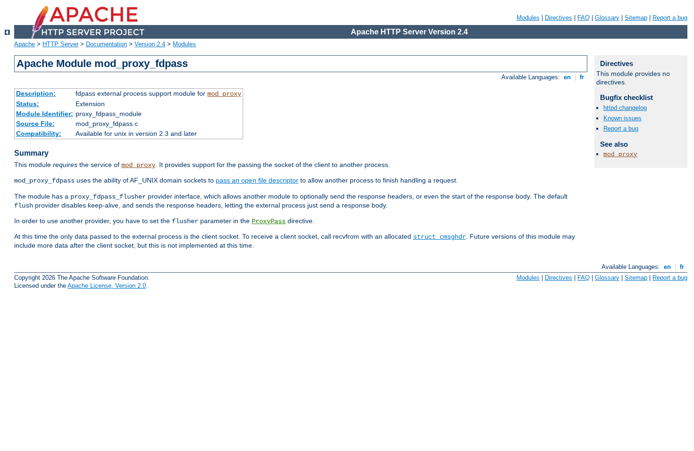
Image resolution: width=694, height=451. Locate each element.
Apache (24, 44)
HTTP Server (60, 44)
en (567, 77)
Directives (558, 17)
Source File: (35, 123)
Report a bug (669, 17)
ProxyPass (269, 221)
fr (582, 77)
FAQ (583, 17)
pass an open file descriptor (257, 180)
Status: (27, 104)
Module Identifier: (44, 113)
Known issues (622, 118)
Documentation (106, 44)
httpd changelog (625, 107)
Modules (528, 17)
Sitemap (636, 17)
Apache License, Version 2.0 (107, 285)
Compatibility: (38, 133)
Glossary (607, 17)
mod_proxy (224, 94)
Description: (36, 93)
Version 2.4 (150, 44)
